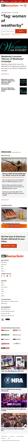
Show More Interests (17, 226)
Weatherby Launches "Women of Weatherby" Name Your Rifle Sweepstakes (8, 82)
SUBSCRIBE (9, 246)
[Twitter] (27, 1)
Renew (15, 1)
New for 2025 (4, 200)
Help (2, 269)
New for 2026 (20, 177)
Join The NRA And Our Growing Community (11, 390)
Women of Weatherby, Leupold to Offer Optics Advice (8, 89)
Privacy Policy (4, 436)
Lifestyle (6, 74)
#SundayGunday (6, 205)
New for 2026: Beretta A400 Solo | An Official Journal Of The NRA (14, 174)
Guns (2, 289)
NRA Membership (5, 309)
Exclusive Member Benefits (7, 311)
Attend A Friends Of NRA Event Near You (12, 429)
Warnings (3, 438)
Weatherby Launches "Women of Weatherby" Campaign (12, 59)
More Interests (16, 152)
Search (21, 31)
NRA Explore (4, 303)
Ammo (2, 285)
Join (12, 1)
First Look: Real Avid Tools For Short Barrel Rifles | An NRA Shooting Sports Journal (13, 180)
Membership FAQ (5, 313)
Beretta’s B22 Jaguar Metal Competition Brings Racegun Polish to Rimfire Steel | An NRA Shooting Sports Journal (13, 186)
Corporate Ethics (20, 436)
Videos (3, 296)
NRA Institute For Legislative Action (9, 301)
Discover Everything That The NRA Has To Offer (13, 410)
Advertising (4, 262)
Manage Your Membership (7, 316)
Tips (2, 293)
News (2, 74)
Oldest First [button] (17, 34)
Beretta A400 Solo (6, 177)
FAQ (2, 266)
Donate (20, 1)
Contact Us (3, 264)
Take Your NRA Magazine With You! (12, 371)
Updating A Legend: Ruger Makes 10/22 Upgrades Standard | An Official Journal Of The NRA (13, 193)
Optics (2, 291)
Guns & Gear (4, 287)
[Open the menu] (25, 5)
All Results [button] (6, 34)
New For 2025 (5, 155)
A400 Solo (14, 177)
